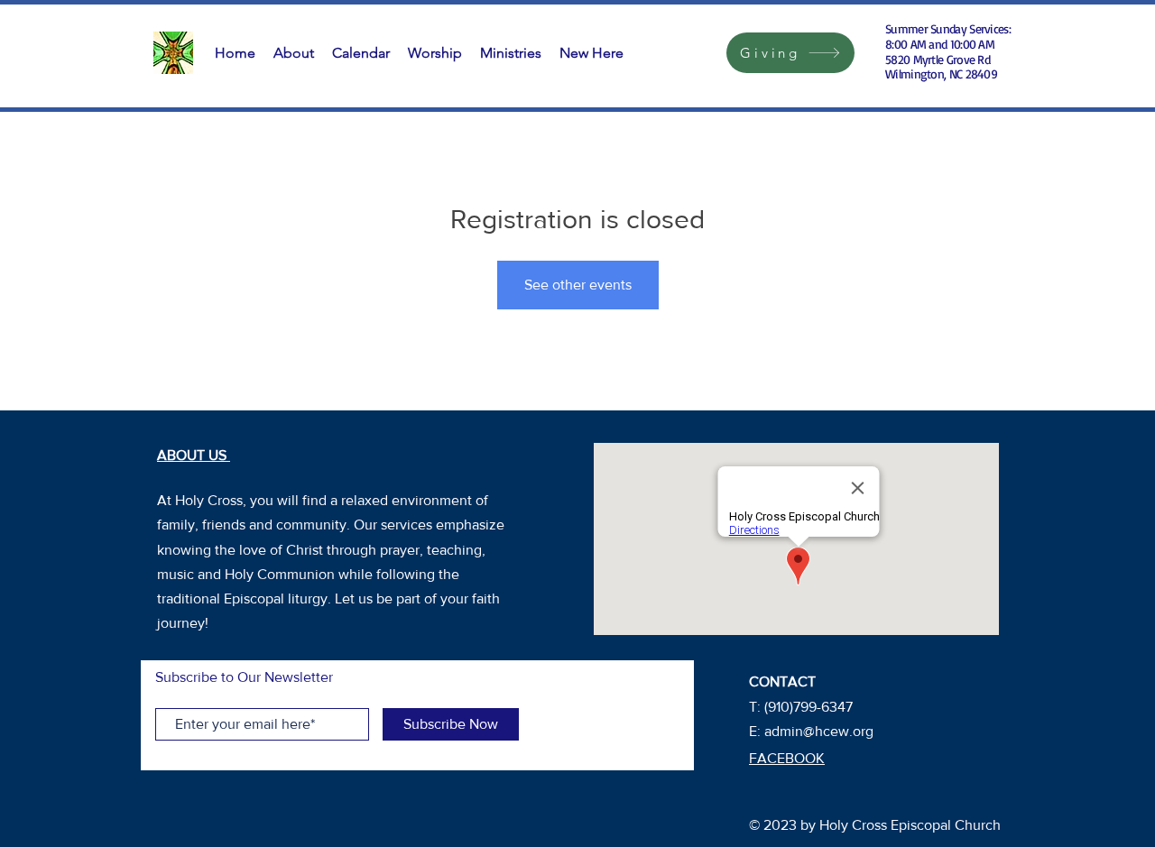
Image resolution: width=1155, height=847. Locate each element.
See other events (578, 284)
